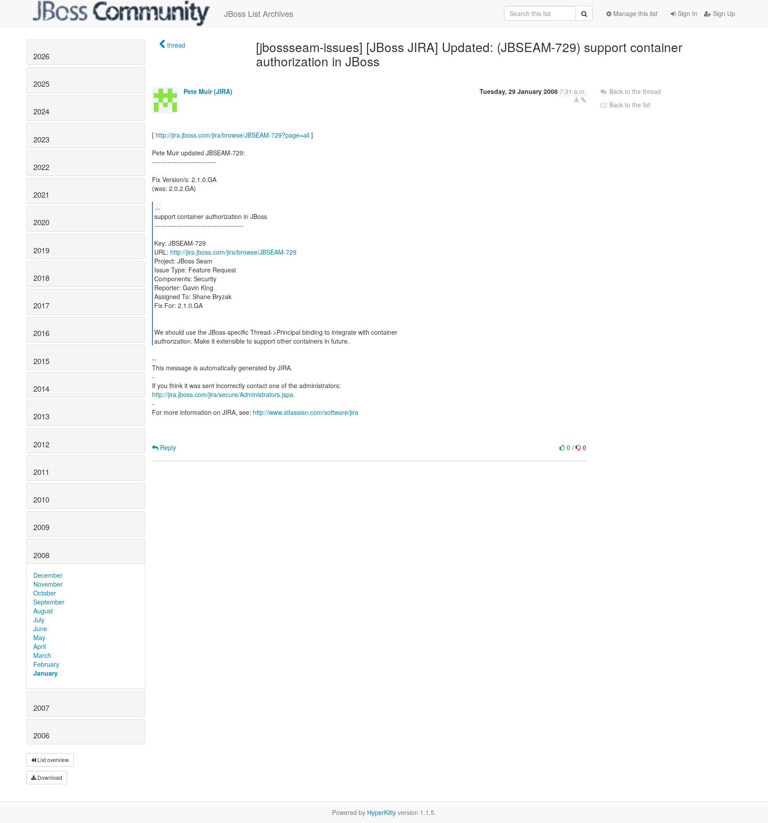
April (39, 646)
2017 (41, 305)
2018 (41, 277)
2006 (41, 735)
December (48, 575)
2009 (41, 527)
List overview (52, 759)
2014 (41, 388)
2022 (41, 167)
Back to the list (629, 104)
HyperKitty (381, 812)
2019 (41, 250)
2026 (41, 56)
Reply (167, 447)
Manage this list (634, 13)
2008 (41, 555)
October (44, 592)
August (43, 610)
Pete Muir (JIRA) (208, 91)
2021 (41, 194)
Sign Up (723, 13)
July (38, 619)
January (45, 673)
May (39, 637)
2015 (41, 361)
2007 (41, 707)
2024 (41, 111)
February (46, 664)
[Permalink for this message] (583, 100)
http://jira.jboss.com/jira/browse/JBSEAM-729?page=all (232, 134)
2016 (41, 333)
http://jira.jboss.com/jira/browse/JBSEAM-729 (233, 251)
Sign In (686, 13)
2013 (41, 416)
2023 (41, 139)
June (40, 628)
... (157, 207)
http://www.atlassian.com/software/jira (305, 412)
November (48, 584)
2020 (41, 222)
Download (49, 777)
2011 (41, 471)
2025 (41, 83)
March (42, 655)
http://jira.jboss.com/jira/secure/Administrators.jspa (222, 394)
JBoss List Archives (258, 13)
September (48, 601)
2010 (41, 499)
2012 (41, 444)
